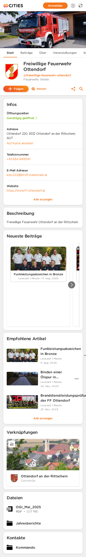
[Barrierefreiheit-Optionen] (73, 6)
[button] (11, 71)
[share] (73, 89)
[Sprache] (80, 5)
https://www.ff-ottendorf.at (26, 190)
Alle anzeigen (43, 418)
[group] (43, 285)
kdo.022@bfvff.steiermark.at (27, 175)
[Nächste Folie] (71, 284)
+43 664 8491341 (18, 159)
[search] (81, 89)
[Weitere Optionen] (76, 379)
